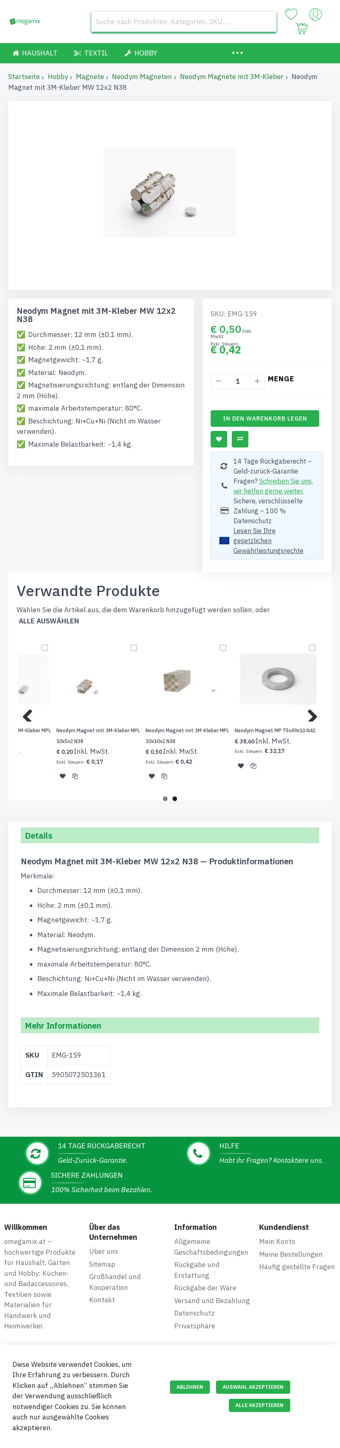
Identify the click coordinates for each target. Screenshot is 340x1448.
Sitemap (102, 1264)
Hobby (58, 76)
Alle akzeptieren (260, 1405)
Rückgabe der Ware (205, 1287)
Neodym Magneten (142, 76)
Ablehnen (190, 1387)
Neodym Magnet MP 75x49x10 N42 (275, 730)
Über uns (103, 1251)
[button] (62, 776)
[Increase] (257, 381)
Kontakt (102, 1299)
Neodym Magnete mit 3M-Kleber (232, 76)
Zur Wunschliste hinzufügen (219, 439)
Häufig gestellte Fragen (297, 1266)
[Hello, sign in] (315, 16)
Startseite (24, 76)
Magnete (90, 76)
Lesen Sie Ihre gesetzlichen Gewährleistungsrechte (268, 541)
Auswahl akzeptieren (253, 1387)
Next (309, 713)
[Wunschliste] (291, 14)
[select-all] (49, 621)
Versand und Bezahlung (212, 1300)
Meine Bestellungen (291, 1254)
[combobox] (184, 21)
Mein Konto (277, 1241)
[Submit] (266, 21)
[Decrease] (218, 381)
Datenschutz (194, 1313)
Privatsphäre (194, 1325)
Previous (30, 713)
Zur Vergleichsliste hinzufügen (240, 439)
